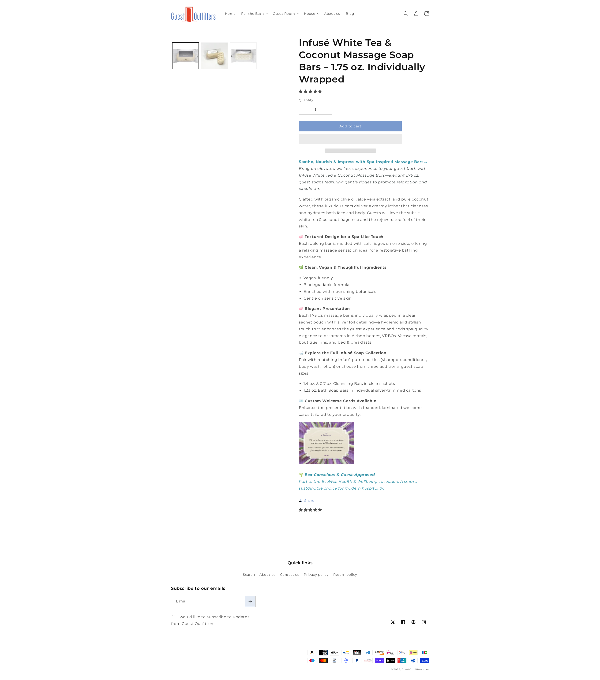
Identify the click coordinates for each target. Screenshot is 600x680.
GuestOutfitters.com (415, 669)
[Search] (406, 13)
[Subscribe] (250, 601)
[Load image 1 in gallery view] (185, 55)
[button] (311, 91)
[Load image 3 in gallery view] (243, 55)
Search (249, 574)
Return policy (345, 574)
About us (267, 574)
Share (309, 500)
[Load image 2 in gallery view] (214, 55)
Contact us (289, 574)
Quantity (306, 100)
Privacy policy (316, 574)
